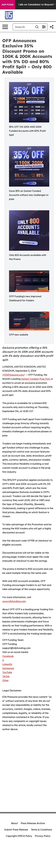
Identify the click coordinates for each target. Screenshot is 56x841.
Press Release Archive (33, 823)
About (14, 823)
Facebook (8, 656)
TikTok (5, 676)
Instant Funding (30, 378)
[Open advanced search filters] (43, 27)
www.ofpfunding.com (14, 601)
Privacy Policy (42, 836)
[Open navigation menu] (5, 27)
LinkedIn (7, 664)
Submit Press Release (16, 829)
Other (5, 680)
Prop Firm (44, 378)
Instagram (8, 668)
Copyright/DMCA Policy (19, 836)
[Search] (36, 27)
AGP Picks (7, 4)
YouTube (7, 672)
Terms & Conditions (41, 829)
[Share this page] (52, 27)
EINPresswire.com (14, 374)
